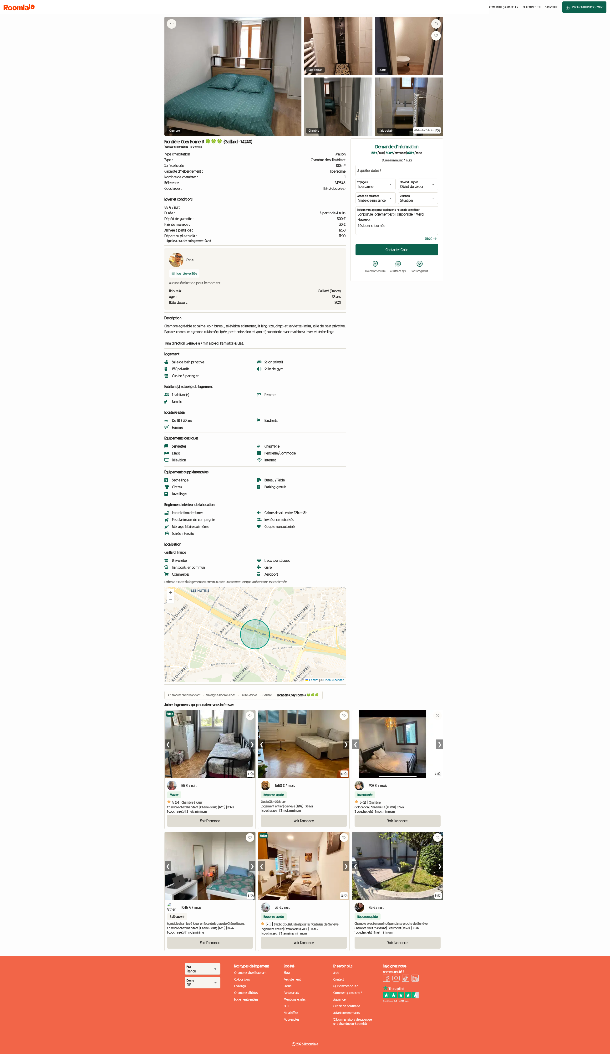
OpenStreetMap (333, 680)
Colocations (242, 979)
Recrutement (292, 979)
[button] (170, 592)
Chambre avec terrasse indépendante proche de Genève (391, 923)
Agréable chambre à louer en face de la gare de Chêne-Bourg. (206, 923)
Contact (338, 979)
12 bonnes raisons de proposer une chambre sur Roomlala (353, 1021)
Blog (287, 972)
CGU (286, 1006)
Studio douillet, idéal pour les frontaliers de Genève (306, 924)
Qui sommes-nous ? (345, 986)
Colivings (240, 986)
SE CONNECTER (531, 7)
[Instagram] (396, 979)
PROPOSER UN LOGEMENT (588, 7)
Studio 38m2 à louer (273, 801)
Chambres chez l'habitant (250, 972)
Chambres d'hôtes (246, 992)
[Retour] (171, 30)
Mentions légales (294, 999)
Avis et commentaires (346, 1012)
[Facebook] (386, 979)
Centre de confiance (346, 1006)
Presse (288, 986)
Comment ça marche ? (347, 992)
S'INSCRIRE (551, 7)
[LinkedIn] (415, 979)
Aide (336, 972)
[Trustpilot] (401, 1001)
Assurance (339, 999)
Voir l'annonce (210, 821)
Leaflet (313, 680)
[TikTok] (405, 979)
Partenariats (291, 992)
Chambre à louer (192, 802)
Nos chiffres (291, 1012)
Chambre (375, 802)
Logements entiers (246, 999)
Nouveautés (291, 1019)
